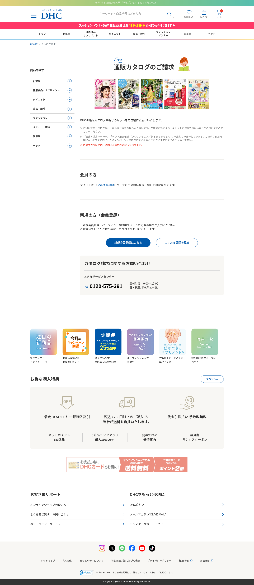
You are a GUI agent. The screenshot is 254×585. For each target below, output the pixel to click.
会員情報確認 (105, 185)
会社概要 (205, 560)
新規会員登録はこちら (128, 242)
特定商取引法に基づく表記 (125, 560)
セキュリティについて (92, 560)
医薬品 (187, 33)
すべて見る (212, 379)
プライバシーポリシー (159, 560)
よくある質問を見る (176, 242)
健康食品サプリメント (90, 34)
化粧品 (66, 33)
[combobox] (135, 14)
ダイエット (115, 33)
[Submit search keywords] (169, 14)
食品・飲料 (139, 33)
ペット (211, 33)
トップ (42, 33)
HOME (33, 44)
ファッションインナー (163, 34)
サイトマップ (48, 560)
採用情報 (184, 560)
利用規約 (67, 560)
